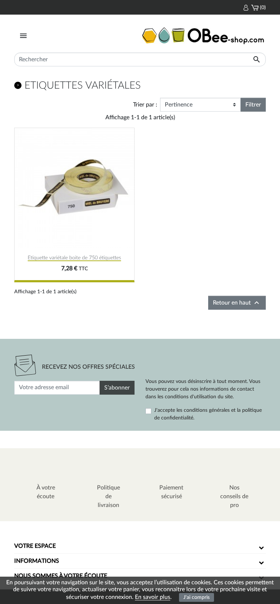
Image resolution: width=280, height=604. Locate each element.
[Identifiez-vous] (246, 7)
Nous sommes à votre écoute (60, 576)
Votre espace (35, 546)
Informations (36, 561)
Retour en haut (237, 302)
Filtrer (253, 105)
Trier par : (145, 105)
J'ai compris (196, 597)
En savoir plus (152, 597)
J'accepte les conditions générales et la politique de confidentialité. (208, 414)
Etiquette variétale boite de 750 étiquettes (74, 257)
